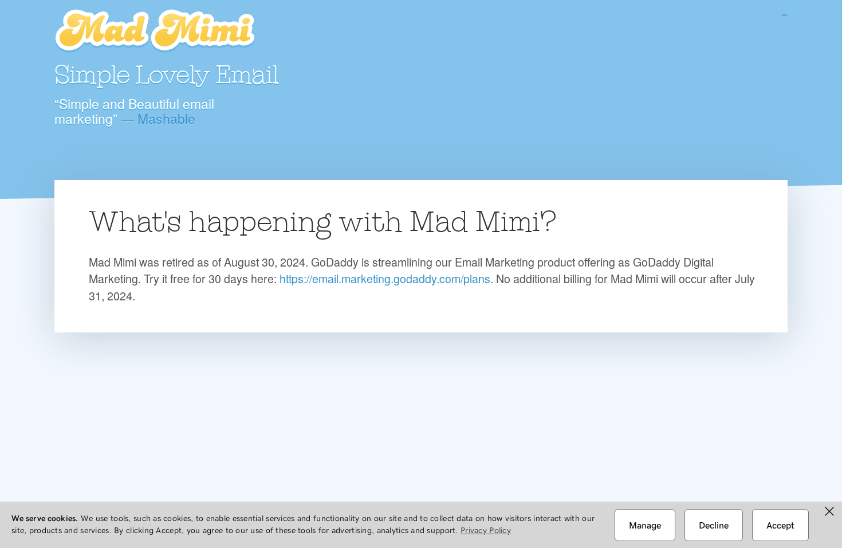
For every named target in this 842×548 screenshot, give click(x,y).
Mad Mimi (154, 31)
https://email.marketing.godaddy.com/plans (385, 278)
